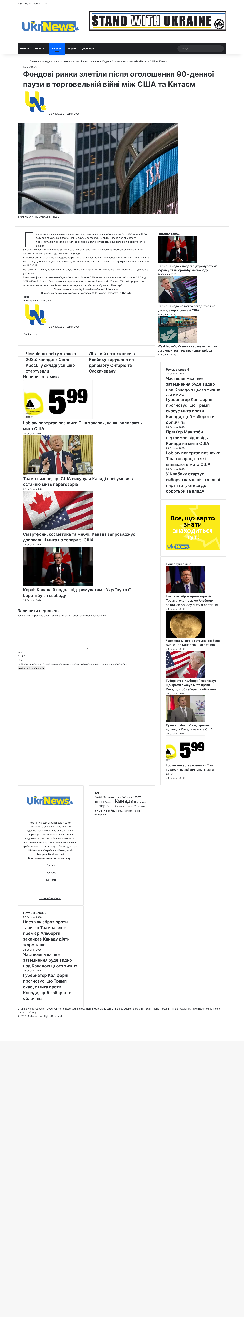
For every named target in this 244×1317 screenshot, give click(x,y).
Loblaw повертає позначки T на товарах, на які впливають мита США (190, 769)
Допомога (109, 802)
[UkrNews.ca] (51, 25)
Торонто (139, 806)
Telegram (113, 293)
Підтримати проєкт (50, 898)
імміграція (100, 814)
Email (21, 656)
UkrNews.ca (55, 113)
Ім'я (21, 652)
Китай (41, 300)
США (48, 300)
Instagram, (101, 293)
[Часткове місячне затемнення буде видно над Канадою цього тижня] (185, 636)
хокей (137, 811)
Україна (72, 48)
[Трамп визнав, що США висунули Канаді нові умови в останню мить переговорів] (58, 473)
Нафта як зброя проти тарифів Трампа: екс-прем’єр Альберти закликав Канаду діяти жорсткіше (192, 600)
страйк (129, 811)
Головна (25, 48)
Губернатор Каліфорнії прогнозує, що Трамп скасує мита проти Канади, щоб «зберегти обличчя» (192, 685)
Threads (126, 293)
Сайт (20, 660)
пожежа (121, 810)
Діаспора (88, 48)
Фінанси (35, 67)
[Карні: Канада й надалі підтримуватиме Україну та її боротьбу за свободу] (58, 585)
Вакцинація (114, 796)
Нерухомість (141, 802)
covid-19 (100, 797)
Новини (40, 48)
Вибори (126, 797)
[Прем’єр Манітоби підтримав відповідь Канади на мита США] (185, 721)
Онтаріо (101, 806)
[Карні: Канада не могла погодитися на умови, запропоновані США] (177, 302)
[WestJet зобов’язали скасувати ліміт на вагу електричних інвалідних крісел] (177, 342)
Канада (56, 48)
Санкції (120, 806)
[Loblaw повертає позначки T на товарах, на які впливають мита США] (58, 418)
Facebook (85, 293)
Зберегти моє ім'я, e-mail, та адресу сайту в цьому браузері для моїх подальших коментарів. (74, 664)
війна (26, 300)
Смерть (129, 806)
